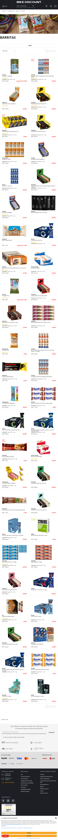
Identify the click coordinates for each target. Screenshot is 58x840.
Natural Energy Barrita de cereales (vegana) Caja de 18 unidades (43, 186)
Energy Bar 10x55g (6, 158)
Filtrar (30, 45)
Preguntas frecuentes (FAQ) (46, 776)
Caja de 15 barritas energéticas (9, 103)
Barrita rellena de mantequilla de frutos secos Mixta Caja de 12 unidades (42, 350)
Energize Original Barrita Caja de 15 (39, 103)
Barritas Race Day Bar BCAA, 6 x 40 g (39, 535)
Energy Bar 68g (5, 295)
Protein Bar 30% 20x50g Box (8, 403)
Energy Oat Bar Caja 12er (36, 240)
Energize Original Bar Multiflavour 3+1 (10, 131)
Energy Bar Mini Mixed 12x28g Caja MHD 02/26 (41, 376)
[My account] (51, 6)
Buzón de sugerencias (45, 778)
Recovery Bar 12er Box (36, 616)
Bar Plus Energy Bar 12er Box (37, 696)
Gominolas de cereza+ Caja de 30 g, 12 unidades (12, 535)
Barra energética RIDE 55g (8, 456)
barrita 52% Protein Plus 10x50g (9, 561)
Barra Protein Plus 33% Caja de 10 (9, 589)
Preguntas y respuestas (8, 774)
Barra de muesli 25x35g (36, 456)
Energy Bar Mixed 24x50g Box (37, 158)
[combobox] (23, 6)
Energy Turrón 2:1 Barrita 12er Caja (39, 589)
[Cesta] (55, 6)
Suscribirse (51, 732)
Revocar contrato (9, 782)
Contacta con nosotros (8, 778)
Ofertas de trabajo (25, 791)
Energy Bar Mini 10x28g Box (37, 643)
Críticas (41, 791)
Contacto (42, 774)
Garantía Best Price (44, 784)
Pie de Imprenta (24, 778)
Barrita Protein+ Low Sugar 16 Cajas (10, 322)
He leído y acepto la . (14, 737)
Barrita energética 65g (7, 240)
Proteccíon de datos (25, 776)
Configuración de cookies (26, 780)
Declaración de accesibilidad (27, 783)
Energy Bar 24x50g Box (7, 212)
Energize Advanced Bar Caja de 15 (38, 131)
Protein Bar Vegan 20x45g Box (9, 482)
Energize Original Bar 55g (7, 376)
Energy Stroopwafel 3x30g (8, 616)
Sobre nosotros (24, 785)
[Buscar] (33, 6)
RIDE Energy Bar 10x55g (36, 561)
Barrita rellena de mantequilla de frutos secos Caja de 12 (14, 268)
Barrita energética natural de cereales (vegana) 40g (13, 509)
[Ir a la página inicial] (29, 2)
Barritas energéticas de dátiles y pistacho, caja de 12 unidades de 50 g (42, 430)
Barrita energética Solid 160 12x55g (39, 212)
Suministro (23, 787)
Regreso (42, 786)
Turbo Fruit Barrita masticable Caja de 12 (11, 429)
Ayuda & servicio (44, 793)
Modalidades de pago (26, 789)
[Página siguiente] (55, 51)
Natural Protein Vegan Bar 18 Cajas (10, 643)
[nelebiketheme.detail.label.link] (14, 66)
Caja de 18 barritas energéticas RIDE (39, 295)
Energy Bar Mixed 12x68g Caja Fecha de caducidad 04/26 (42, 76)
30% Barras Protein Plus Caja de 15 (39, 509)
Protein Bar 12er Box (6, 696)
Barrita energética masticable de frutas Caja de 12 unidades (13, 669)
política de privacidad (18, 737)
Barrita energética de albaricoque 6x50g (40, 669)
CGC (22, 774)
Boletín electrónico (44, 788)
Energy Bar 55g (5, 349)
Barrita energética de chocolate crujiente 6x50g (41, 403)
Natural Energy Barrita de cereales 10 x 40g (40, 322)
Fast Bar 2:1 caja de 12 (7, 185)
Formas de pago (6, 755)
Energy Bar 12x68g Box (7, 75)
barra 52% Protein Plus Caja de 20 (38, 482)
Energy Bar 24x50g (35, 267)
